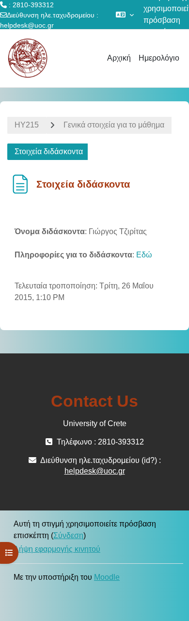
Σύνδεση (68, 535)
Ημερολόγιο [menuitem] (159, 58)
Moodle (107, 577)
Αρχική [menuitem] (119, 58)
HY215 (27, 125)
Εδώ (144, 255)
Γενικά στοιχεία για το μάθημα (113, 125)
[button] (125, 14)
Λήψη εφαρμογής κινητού (57, 549)
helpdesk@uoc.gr (27, 25)
